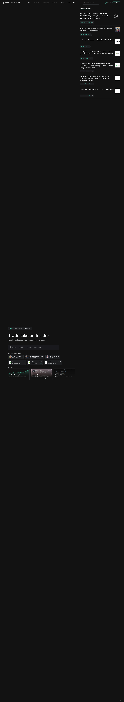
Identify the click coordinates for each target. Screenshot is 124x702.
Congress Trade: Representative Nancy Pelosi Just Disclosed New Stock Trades (96, 29)
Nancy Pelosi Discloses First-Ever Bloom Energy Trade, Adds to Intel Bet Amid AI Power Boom (94, 15)
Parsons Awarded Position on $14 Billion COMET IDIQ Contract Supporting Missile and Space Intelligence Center (95, 78)
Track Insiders (84, 46)
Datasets (36, 3)
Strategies (46, 3)
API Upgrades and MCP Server (20, 328)
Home (29, 3)
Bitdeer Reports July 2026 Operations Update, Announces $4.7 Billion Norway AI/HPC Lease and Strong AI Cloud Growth (96, 66)
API (69, 3)
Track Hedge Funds (86, 58)
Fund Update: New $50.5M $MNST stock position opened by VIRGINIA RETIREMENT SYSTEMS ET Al (96, 53)
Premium (54, 3)
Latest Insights (85, 9)
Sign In (109, 3)
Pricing (63, 3)
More (74, 3)
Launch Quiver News (86, 22)
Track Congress (85, 34)
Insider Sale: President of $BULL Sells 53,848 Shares (97, 40)
